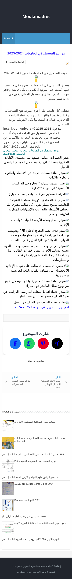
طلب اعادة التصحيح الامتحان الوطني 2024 (51, 384)
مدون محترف (24, 571)
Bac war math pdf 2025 (27, 500)
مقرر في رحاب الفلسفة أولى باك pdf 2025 (24, 516)
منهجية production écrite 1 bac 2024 (33, 483)
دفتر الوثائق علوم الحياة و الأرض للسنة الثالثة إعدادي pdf (30, 477)
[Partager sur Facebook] (15, 343)
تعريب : (28, 571)
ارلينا (44, 571)
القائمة (9, 38)
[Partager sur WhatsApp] (29, 343)
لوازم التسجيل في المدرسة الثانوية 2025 (35, 461)
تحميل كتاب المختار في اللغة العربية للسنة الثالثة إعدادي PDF (33, 454)
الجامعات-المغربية (16, 62)
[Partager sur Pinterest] (43, 343)
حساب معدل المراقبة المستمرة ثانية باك (35, 421)
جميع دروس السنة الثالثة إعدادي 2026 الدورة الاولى (40, 523)
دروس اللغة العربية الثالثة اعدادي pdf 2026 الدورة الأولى (31, 539)
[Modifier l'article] (67, 63)
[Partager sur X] (57, 343)
